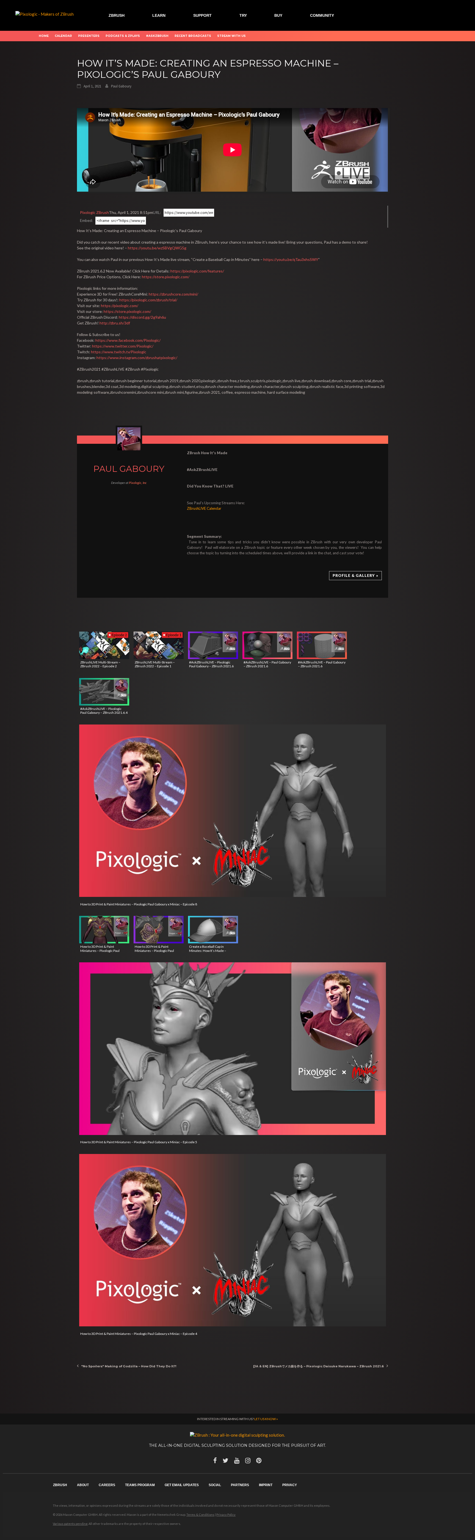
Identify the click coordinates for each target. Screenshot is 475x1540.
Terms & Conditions (200, 1514)
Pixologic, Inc (138, 483)
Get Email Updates (182, 1485)
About (83, 1485)
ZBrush (117, 15)
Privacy (289, 1485)
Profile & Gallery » (355, 575)
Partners (240, 1485)
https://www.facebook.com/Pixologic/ (128, 340)
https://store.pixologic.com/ (165, 276)
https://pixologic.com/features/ (197, 271)
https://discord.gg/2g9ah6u (142, 317)
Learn (158, 15)
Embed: (86, 220)
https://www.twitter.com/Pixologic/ (122, 346)
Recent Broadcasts (193, 36)
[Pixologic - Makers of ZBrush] (44, 13)
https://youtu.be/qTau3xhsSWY (290, 259)
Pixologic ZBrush (94, 212)
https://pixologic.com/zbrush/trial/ (148, 299)
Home (44, 36)
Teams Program (140, 1485)
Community (322, 15)
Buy (278, 15)
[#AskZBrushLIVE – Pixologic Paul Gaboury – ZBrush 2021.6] (213, 645)
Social (215, 1485)
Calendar (63, 36)
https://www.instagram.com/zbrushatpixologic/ (136, 357)
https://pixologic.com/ (119, 305)
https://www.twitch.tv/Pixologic (118, 351)
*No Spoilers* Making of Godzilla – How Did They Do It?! (128, 1366)
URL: (157, 212)
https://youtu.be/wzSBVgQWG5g (157, 248)
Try (243, 15)
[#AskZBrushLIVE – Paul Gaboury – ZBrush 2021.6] (267, 645)
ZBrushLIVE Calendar (204, 508)
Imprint (265, 1485)
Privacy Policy (226, 1514)
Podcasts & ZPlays (123, 36)
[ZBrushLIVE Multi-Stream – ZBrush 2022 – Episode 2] (104, 645)
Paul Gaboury (121, 86)
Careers (107, 1485)
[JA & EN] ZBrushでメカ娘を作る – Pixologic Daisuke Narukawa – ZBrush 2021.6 (318, 1366)
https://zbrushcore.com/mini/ (173, 294)
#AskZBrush (157, 36)
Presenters (89, 36)
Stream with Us (231, 36)
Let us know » (266, 1419)
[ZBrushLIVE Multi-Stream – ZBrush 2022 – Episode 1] (158, 645)
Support (202, 15)
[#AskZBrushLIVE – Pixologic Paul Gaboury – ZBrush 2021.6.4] (104, 691)
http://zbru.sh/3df (115, 323)
